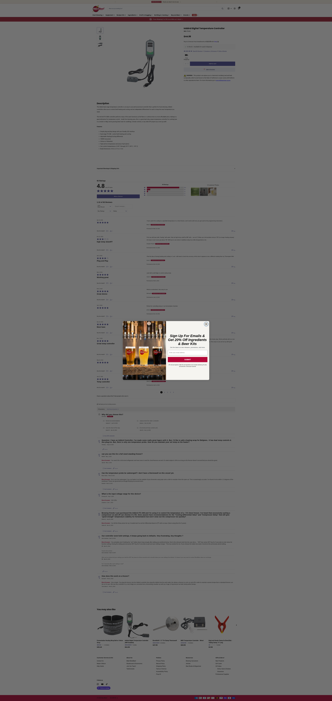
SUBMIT (187, 360)
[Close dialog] (206, 324)
